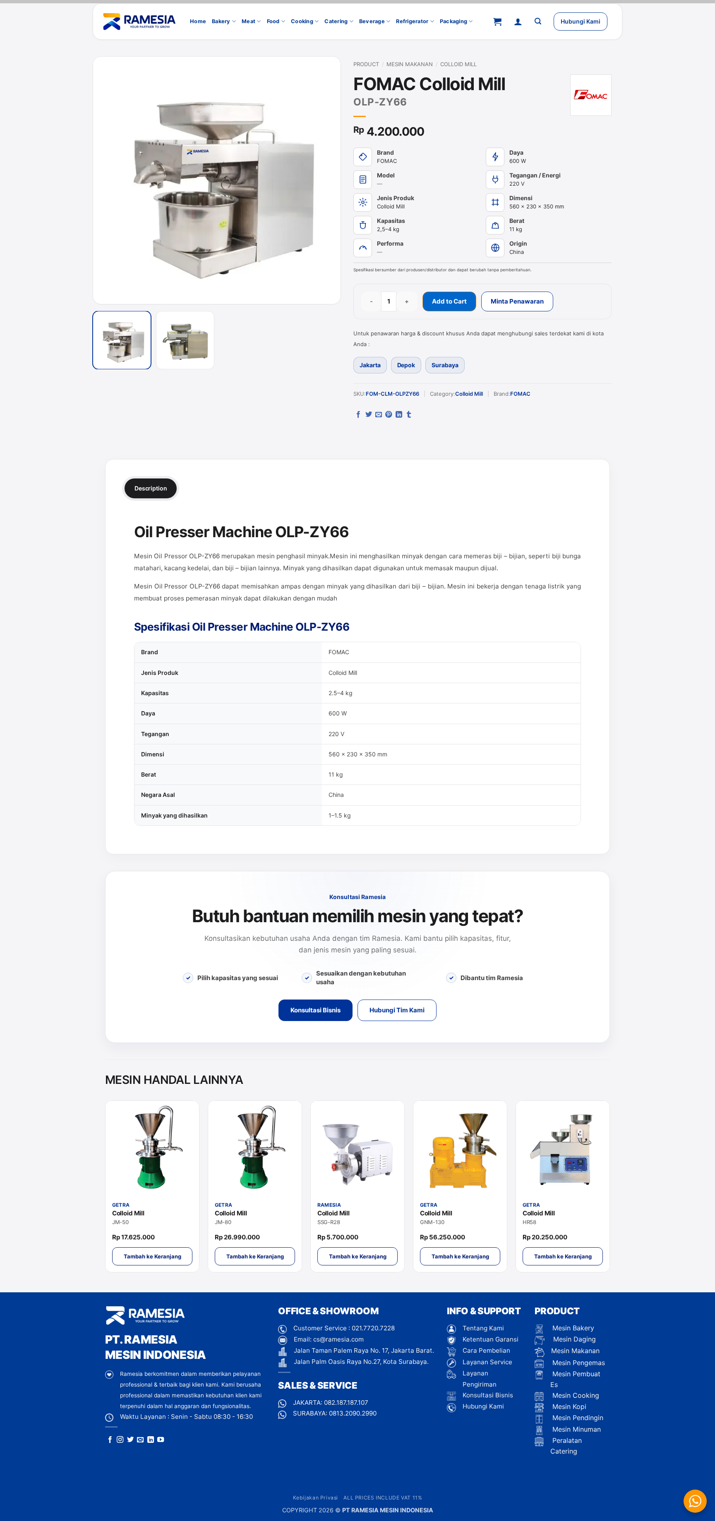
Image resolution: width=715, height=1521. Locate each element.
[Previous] (110, 180)
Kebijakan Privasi (315, 1498)
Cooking (302, 21)
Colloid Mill (458, 64)
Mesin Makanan (409, 64)
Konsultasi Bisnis (315, 1010)
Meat (248, 21)
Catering (336, 21)
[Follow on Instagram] (120, 1440)
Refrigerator (412, 21)
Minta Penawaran (517, 301)
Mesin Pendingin (576, 1417)
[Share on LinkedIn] (399, 415)
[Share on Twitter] (368, 415)
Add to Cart (449, 301)
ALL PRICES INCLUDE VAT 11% (382, 1498)
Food (273, 21)
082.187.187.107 (346, 1402)
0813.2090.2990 (353, 1413)
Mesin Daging (573, 1339)
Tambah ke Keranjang (152, 1256)
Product (366, 64)
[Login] (518, 21)
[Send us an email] (140, 1440)
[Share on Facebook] (358, 415)
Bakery (221, 21)
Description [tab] (150, 488)
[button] (497, 21)
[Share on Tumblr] (408, 415)
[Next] (323, 180)
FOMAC (520, 393)
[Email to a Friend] (378, 415)
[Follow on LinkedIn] (150, 1440)
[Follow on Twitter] (130, 1440)
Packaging (453, 21)
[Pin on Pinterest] (388, 415)
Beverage (372, 21)
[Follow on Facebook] (110, 1440)
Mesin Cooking (574, 1395)
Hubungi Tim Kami (397, 1010)
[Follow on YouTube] (160, 1440)
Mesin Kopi (568, 1406)
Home (198, 21)
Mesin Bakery (572, 1328)
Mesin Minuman (575, 1429)
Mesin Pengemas (577, 1362)
